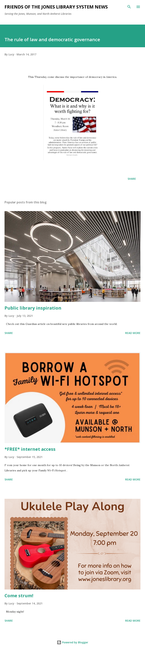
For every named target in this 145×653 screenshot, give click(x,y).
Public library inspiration (33, 308)
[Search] (129, 7)
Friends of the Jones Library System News (56, 7)
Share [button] (132, 178)
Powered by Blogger (74, 642)
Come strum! (19, 595)
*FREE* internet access (30, 449)
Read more (132, 333)
